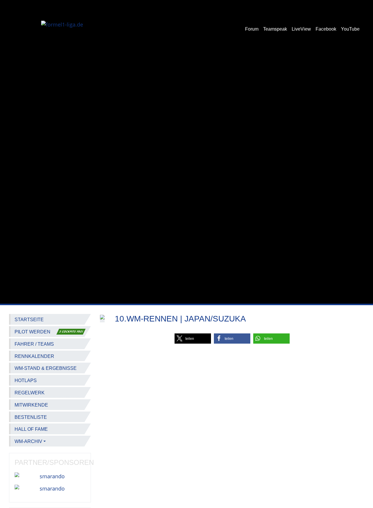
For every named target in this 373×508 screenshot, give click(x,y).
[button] (193, 338)
